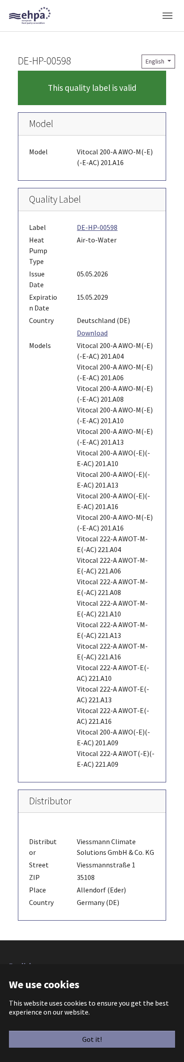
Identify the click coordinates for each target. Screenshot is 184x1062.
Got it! (92, 1039)
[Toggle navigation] (167, 15)
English (156, 61)
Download (92, 332)
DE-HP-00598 (97, 227)
